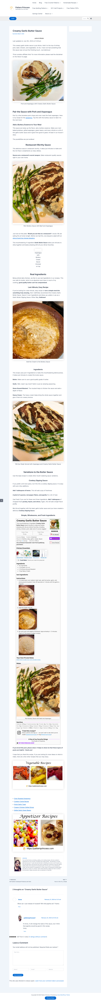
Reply (19, 906)
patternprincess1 (29, 918)
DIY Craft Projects (56, 8)
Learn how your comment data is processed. (49, 981)
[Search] (88, 18)
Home (34, 3)
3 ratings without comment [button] (38, 937)
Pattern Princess (22, 7)
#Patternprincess (46, 734)
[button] (60, 2)
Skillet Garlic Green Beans (22, 810)
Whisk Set (44, 557)
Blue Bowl (36, 557)
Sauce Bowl (20, 557)
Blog (40, 3)
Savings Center (37, 14)
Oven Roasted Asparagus (22, 798)
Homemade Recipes (69, 3)
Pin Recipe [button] (55, 534)
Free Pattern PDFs (73, 8)
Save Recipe (55, 542)
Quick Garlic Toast (20, 804)
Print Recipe (55, 538)
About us (48, 14)
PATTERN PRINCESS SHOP (26, 743)
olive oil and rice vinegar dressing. (24, 238)
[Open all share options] (1, 500)
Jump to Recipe (39, 38)
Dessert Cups (28, 557)
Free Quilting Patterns (39, 8)
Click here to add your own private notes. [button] (29, 659)
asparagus (29, 118)
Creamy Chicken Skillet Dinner (24, 807)
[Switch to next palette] (91, 18)
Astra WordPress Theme (63, 995)
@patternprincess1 (31, 734)
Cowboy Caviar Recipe (21, 801)
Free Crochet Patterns (52, 3)
